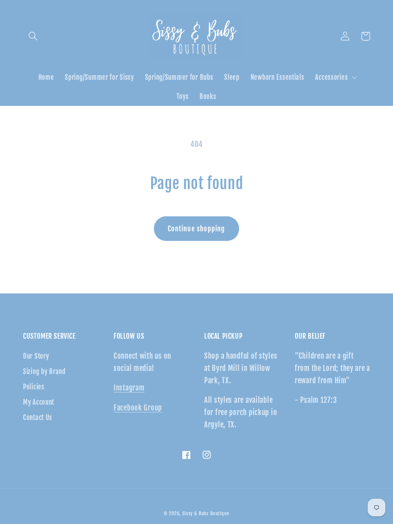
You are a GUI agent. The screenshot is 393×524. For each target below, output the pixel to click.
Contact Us (37, 418)
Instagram (129, 387)
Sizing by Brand (44, 371)
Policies (34, 387)
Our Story (36, 356)
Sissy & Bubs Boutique (205, 513)
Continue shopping (196, 228)
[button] (33, 36)
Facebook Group (138, 407)
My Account (38, 402)
